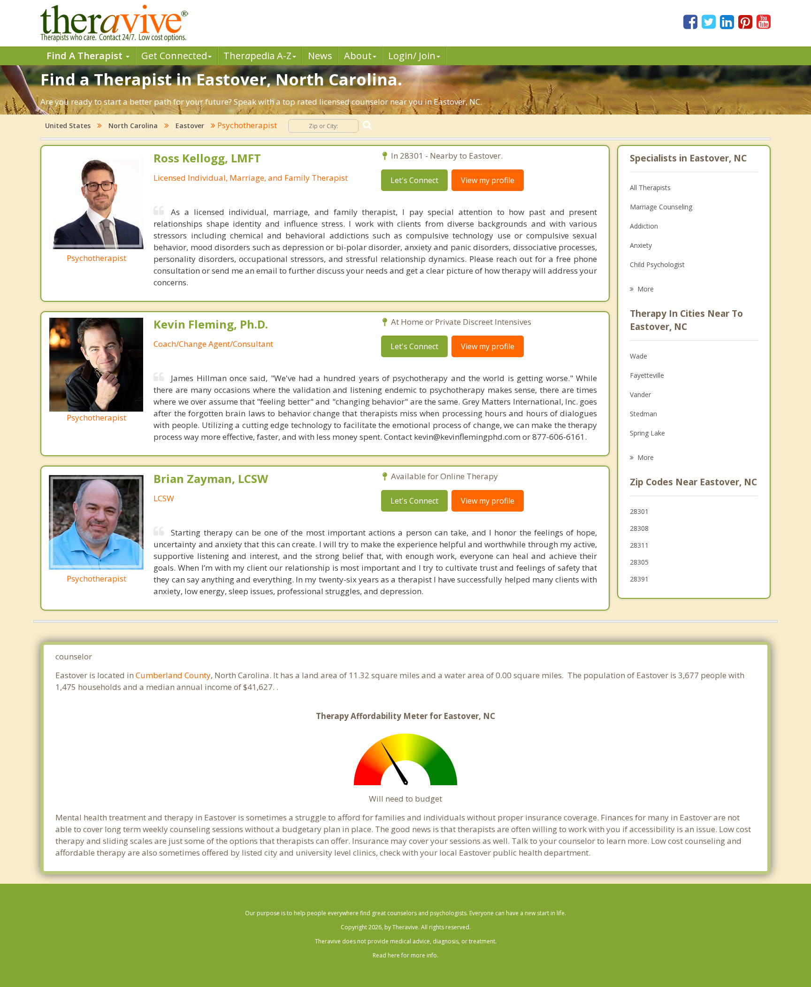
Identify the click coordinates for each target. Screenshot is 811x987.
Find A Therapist (85, 55)
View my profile (487, 180)
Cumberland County (173, 675)
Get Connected (174, 55)
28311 (639, 545)
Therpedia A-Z (257, 55)
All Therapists (650, 187)
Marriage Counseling (661, 206)
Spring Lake (647, 432)
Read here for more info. (405, 955)
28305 (639, 562)
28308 (639, 528)
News (320, 55)
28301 (639, 511)
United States (68, 125)
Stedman (643, 413)
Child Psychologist (657, 264)
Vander (640, 394)
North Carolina (133, 125)
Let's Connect (414, 180)
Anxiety (641, 245)
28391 (639, 578)
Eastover (190, 125)
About (358, 55)
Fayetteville (647, 375)
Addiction (644, 226)
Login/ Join (412, 55)
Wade (638, 356)
